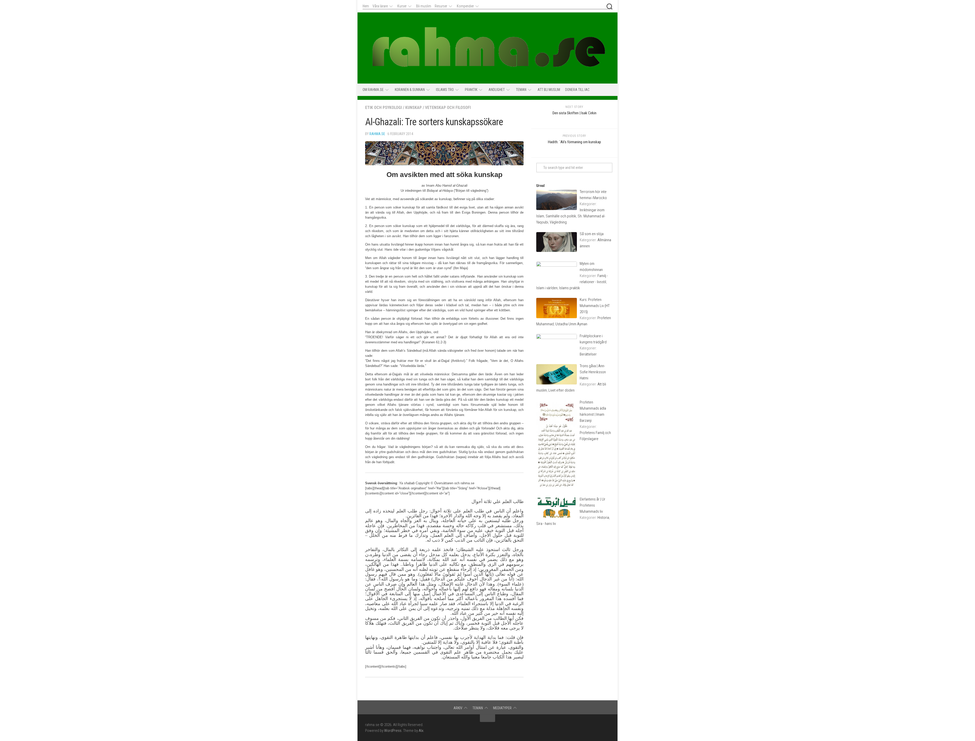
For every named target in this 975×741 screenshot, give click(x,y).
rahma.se (377, 134)
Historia (603, 517)
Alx (421, 730)
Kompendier (465, 6)
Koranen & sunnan (410, 90)
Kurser (402, 6)
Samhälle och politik (561, 216)
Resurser (441, 6)
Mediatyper (502, 708)
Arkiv (457, 708)
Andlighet (497, 90)
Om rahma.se (373, 90)
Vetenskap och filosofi (448, 107)
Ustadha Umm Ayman (571, 324)
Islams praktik (569, 288)
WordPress (392, 730)
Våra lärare (380, 6)
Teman (521, 90)
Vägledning (558, 222)
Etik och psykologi (383, 107)
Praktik (471, 90)
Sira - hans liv (546, 523)
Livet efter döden (561, 390)
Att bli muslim (549, 90)
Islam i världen (547, 288)
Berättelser (588, 354)
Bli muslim (423, 6)
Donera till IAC (577, 90)
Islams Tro (445, 90)
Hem (366, 6)
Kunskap (413, 107)
